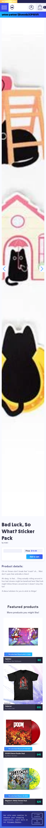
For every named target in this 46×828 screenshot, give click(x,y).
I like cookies (37, 815)
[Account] (31, 7)
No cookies (37, 822)
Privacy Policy (14, 822)
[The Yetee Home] (12, 7)
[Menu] (4, 7)
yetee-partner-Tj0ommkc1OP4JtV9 (20, 14)
